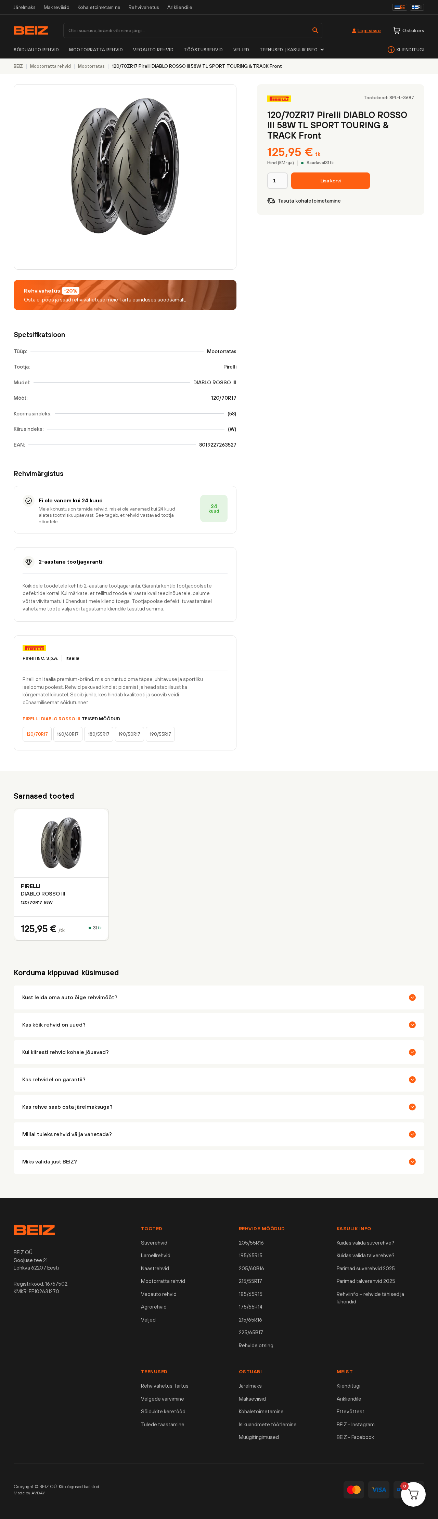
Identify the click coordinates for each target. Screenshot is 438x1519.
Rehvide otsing (256, 1345)
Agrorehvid (154, 1307)
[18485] (330, 180)
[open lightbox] (125, 177)
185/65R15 (250, 1294)
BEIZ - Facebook (355, 1437)
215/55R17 (250, 1281)
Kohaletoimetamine (99, 7)
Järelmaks (25, 7)
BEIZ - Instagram (356, 1424)
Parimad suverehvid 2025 (366, 1268)
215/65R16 (250, 1320)
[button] (292, 50)
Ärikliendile (180, 7)
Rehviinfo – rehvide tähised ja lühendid (370, 1298)
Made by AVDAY (29, 1493)
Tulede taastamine (162, 1424)
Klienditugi (411, 49)
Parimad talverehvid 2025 (366, 1281)
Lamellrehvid (155, 1255)
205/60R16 (251, 1268)
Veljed (241, 49)
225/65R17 (251, 1332)
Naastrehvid (155, 1268)
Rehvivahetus (144, 7)
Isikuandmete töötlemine (268, 1424)
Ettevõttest (350, 1411)
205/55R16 (251, 1243)
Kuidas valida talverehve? (366, 1255)
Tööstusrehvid (203, 49)
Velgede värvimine (162, 1399)
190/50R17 (129, 734)
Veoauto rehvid (153, 49)
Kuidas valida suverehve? (365, 1243)
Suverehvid (154, 1243)
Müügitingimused (259, 1437)
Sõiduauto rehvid (36, 49)
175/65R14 (250, 1307)
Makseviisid (56, 7)
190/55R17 (160, 734)
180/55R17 (99, 734)
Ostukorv (413, 30)
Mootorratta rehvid (96, 49)
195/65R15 (250, 1255)
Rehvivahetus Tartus (165, 1386)
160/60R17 (68, 734)
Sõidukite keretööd (163, 1411)
